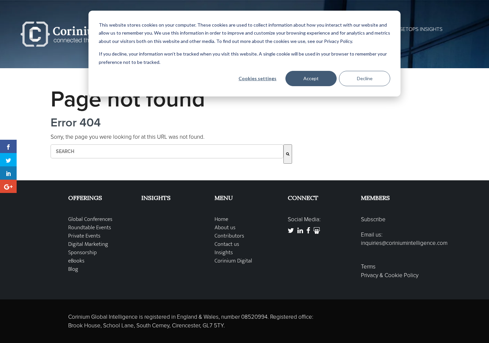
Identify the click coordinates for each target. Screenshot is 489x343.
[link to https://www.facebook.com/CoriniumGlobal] (308, 230)
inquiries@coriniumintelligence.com (404, 243)
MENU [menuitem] (224, 198)
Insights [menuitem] (224, 253)
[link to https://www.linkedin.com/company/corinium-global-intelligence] (300, 230)
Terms (368, 266)
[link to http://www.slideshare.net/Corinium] (316, 230)
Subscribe (373, 219)
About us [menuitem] (225, 228)
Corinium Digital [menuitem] (233, 261)
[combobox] (167, 151)
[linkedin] (8, 173)
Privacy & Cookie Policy (389, 275)
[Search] (287, 154)
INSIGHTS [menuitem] (156, 198)
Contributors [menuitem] (229, 236)
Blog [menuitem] (73, 269)
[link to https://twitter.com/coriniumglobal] (291, 230)
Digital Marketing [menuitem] (88, 244)
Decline (365, 78)
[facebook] (8, 146)
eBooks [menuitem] (76, 261)
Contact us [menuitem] (227, 244)
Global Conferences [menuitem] (90, 219)
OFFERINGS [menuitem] (85, 198)
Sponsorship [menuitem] (82, 253)
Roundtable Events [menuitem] (89, 228)
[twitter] (8, 159)
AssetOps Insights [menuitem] (417, 29)
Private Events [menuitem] (84, 236)
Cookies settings (257, 78)
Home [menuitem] (221, 219)
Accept (311, 78)
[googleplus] (8, 186)
